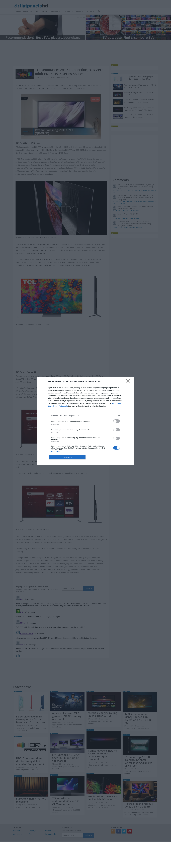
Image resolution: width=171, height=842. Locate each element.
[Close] (128, 381)
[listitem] (85, 415)
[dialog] (85, 421)
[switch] (116, 421)
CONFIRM (67, 457)
